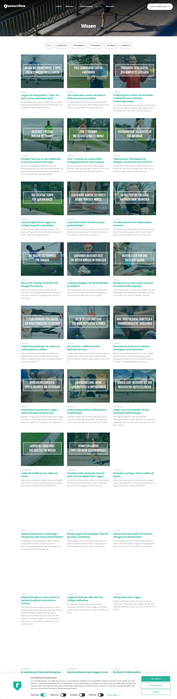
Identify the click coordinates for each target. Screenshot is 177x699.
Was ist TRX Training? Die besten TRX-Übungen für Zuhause (39, 284)
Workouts (126, 45)
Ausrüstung (61, 45)
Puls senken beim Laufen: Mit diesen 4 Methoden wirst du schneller (86, 96)
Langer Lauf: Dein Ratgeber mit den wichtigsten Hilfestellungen (131, 411)
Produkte (110, 6)
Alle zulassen (156, 679)
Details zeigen (112, 695)
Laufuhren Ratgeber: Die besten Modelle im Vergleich (87, 284)
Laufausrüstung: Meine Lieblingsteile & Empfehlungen (87, 411)
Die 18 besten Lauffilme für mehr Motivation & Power (83, 348)
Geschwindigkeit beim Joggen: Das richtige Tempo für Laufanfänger (38, 223)
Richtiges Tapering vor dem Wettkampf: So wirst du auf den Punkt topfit (41, 160)
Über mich (69, 6)
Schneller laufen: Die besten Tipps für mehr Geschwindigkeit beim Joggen (86, 474)
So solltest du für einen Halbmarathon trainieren (132, 223)
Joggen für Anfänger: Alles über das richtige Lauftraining (85, 598)
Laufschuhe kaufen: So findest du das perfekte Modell (86, 223)
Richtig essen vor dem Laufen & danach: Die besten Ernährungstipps (133, 284)
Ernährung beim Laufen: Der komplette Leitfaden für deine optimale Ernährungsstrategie (133, 98)
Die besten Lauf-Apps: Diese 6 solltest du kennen (133, 474)
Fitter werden (78, 45)
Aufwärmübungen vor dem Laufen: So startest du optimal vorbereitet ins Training (40, 600)
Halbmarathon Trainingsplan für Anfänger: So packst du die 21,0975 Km (132, 160)
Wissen (99, 6)
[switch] (63, 695)
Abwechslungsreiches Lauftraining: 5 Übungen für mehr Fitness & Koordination (42, 535)
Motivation (111, 45)
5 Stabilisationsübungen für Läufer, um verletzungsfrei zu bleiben (40, 348)
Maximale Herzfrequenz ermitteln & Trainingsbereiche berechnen (131, 348)
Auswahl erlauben (155, 685)
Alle (48, 45)
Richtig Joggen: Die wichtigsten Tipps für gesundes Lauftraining (87, 535)
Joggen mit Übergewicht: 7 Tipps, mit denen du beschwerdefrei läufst (40, 96)
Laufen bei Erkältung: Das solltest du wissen (39, 474)
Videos (59, 6)
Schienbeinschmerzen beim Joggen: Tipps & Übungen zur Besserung (39, 411)
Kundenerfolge (86, 6)
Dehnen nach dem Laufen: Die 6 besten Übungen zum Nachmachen (133, 535)
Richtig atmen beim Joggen (127, 597)
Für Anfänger (95, 45)
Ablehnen (155, 692)
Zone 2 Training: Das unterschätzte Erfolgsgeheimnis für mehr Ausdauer (85, 160)
